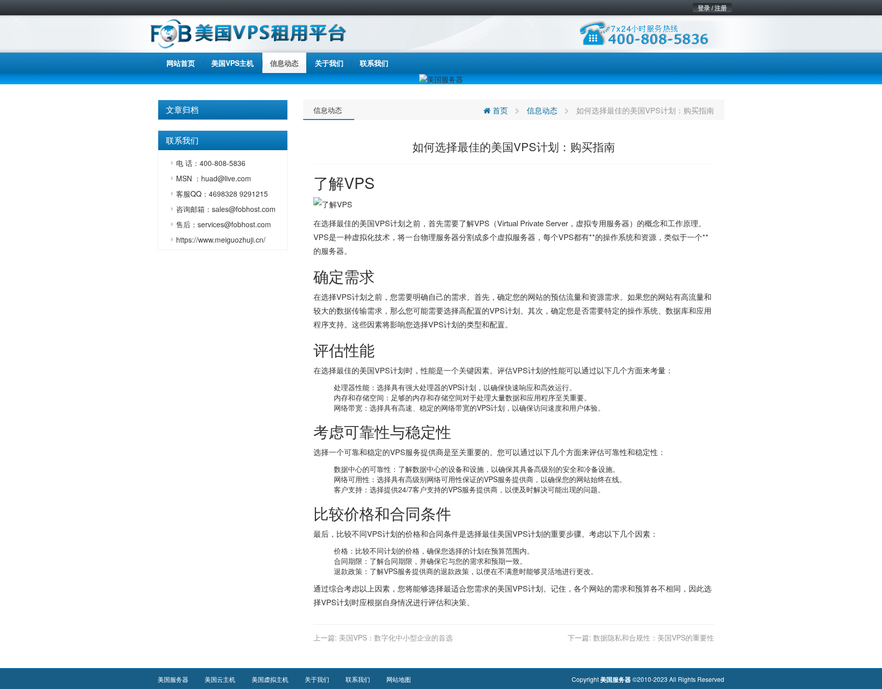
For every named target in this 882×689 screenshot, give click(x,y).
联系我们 (358, 679)
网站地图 (398, 679)
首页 (499, 110)
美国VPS (374, 223)
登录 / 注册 (712, 7)
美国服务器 (173, 679)
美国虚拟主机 (270, 679)
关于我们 (317, 679)
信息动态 (327, 110)
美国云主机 (220, 679)
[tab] (222, 110)
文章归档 (182, 109)
